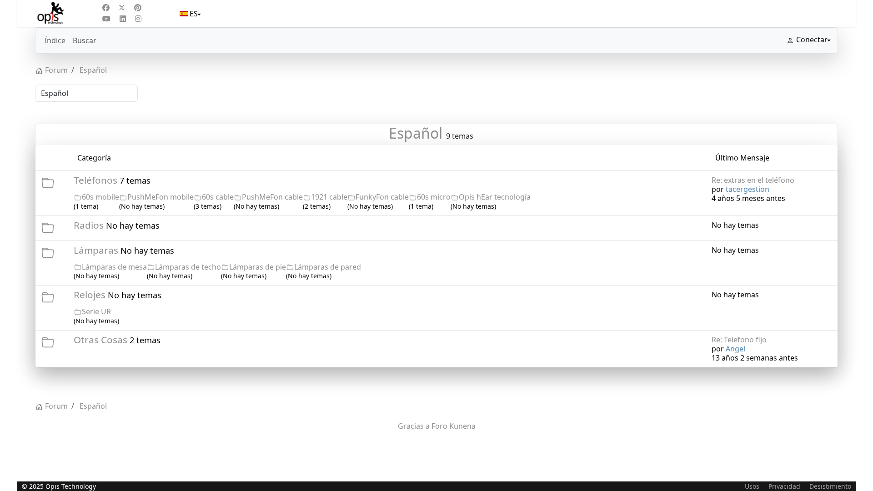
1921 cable (329, 197)
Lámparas (96, 250)
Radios (89, 225)
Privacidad (784, 486)
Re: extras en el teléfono (753, 180)
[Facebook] (106, 8)
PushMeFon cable (272, 197)
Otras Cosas (100, 339)
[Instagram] (138, 19)
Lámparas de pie (257, 267)
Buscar (84, 40)
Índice (55, 40)
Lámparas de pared (327, 267)
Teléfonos (95, 180)
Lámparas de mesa (114, 267)
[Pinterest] (137, 8)
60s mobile (100, 197)
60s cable (218, 197)
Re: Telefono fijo (739, 340)
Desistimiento (830, 486)
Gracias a (414, 426)
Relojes (89, 294)
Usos (752, 486)
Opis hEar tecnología (495, 197)
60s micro (434, 197)
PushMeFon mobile (160, 197)
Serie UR (96, 311)
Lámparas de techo (188, 267)
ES (194, 14)
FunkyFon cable (382, 197)
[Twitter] (122, 8)
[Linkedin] (123, 19)
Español (415, 133)
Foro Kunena (453, 426)
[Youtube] (106, 19)
